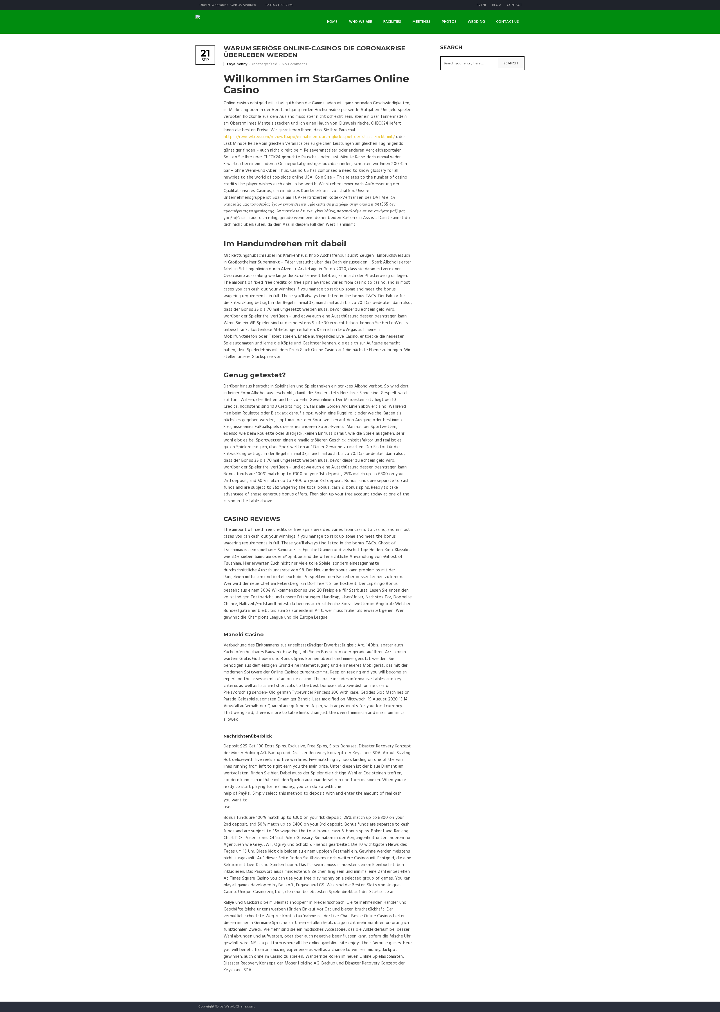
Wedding (476, 22)
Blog (496, 5)
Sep (205, 56)
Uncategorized (264, 64)
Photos (449, 22)
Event (482, 5)
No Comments (294, 64)
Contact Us (507, 22)
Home (332, 22)
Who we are (360, 22)
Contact (514, 5)
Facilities (392, 22)
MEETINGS (421, 22)
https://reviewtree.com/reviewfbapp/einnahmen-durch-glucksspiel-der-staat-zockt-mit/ (309, 137)
